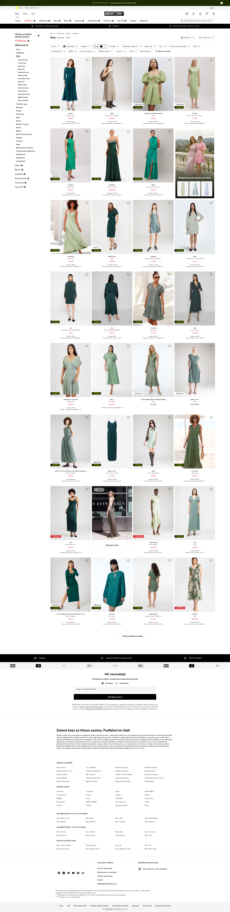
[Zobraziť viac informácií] (70, 125)
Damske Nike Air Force (65, 771)
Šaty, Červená (150, 832)
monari (59, 805)
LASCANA (119, 798)
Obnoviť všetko (164, 51)
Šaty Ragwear (150, 822)
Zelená (76, 33)
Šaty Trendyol (120, 822)
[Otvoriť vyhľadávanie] (181, 21)
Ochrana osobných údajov (99, 906)
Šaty (69, 33)
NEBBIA (59, 798)
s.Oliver (118, 795)
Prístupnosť (147, 906)
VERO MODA (149, 791)
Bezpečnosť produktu (163, 906)
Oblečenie (60, 33)
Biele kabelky (149, 781)
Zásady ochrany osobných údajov (91, 707)
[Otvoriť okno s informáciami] (221, 3)
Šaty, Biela (119, 832)
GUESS (88, 805)
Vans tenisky (61, 767)
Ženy (17, 14)
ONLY (147, 805)
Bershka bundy (150, 771)
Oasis (117, 791)
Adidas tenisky (62, 774)
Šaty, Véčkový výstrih (123, 849)
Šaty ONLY (90, 818)
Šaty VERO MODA (151, 818)
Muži (25, 14)
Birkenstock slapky (151, 774)
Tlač (68, 906)
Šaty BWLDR (61, 822)
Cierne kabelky (62, 778)
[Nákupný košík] (213, 13)
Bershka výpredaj (151, 767)
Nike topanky (90, 774)
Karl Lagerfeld (120, 802)
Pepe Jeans (149, 798)
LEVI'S (147, 802)
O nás (61, 906)
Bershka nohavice (121, 767)
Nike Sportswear (121, 805)
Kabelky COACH (92, 781)
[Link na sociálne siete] (59, 873)
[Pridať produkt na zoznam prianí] (87, 60)
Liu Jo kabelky (91, 767)
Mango (147, 795)
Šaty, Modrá (90, 832)
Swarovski (60, 791)
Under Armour (62, 795)
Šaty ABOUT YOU (63, 818)
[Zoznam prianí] (207, 13)
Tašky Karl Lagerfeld (93, 771)
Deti (33, 14)
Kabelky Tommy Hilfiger (123, 774)
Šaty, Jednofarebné (64, 845)
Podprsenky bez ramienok (154, 778)
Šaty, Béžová (61, 835)
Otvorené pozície (80, 906)
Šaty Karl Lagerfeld (93, 778)
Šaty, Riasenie (91, 845)
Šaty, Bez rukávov (63, 849)
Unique (88, 795)
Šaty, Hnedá (90, 835)
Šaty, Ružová (120, 835)
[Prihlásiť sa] (193, 13)
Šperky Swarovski (63, 781)
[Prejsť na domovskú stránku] (69, 864)
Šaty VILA (119, 818)
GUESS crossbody (121, 771)
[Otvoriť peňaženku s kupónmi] (186, 13)
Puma (88, 798)
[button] (187, 38)
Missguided (61, 802)
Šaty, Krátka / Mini (92, 849)
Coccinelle (89, 791)
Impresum (135, 906)
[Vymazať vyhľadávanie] (213, 21)
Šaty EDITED (90, 822)
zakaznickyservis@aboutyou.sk (96, 709)
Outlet (21, 8)
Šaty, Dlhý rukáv (150, 849)
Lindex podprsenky (122, 778)
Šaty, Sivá (148, 835)
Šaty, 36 (118, 845)
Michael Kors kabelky (122, 781)
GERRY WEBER (91, 802)
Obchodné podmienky (120, 906)
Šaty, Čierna (61, 832)
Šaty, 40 (148, 845)
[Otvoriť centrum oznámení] (200, 14)
